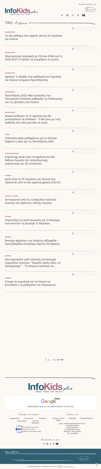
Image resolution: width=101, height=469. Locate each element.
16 (54, 360)
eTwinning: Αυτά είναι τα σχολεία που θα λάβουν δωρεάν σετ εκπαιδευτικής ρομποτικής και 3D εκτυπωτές (30, 160)
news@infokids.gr (86, 418)
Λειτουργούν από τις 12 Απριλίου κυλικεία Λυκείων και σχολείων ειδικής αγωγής (30, 201)
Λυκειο (7, 134)
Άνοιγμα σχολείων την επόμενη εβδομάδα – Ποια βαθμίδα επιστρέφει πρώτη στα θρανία (32, 242)
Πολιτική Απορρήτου (35, 422)
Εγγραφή (83, 459)
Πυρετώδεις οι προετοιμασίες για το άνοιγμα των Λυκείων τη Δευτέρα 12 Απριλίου (32, 221)
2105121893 (72, 418)
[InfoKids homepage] (21, 11)
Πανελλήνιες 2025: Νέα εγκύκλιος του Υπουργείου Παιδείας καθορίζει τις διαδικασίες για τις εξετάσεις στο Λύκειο (34, 99)
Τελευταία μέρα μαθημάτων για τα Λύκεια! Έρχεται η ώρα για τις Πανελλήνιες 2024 (31, 140)
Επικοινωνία (28, 418)
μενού (90, 9)
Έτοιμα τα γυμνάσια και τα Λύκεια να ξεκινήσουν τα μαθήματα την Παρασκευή (30, 283)
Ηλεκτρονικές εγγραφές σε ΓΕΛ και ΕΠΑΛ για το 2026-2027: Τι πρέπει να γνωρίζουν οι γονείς (33, 58)
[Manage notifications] (96, 464)
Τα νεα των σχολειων (12, 153)
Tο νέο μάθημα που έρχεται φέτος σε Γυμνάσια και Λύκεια (33, 37)
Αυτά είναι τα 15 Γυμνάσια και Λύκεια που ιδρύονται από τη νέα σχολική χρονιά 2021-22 (32, 180)
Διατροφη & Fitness (11, 196)
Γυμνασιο (8, 278)
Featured (8, 175)
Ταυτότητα (42, 418)
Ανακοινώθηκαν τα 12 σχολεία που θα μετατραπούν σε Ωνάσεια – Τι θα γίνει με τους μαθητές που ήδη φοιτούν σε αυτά (33, 119)
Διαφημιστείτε (15, 418)
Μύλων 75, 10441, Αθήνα (59, 419)
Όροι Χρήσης (21, 421)
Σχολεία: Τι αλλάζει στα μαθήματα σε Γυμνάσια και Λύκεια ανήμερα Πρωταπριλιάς (33, 78)
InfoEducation (10, 32)
